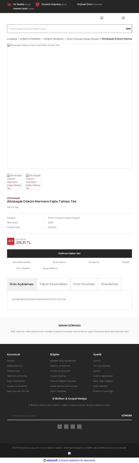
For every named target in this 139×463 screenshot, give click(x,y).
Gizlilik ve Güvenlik (17, 386)
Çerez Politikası (58, 391)
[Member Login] (101, 17)
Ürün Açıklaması (21, 284)
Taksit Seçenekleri (53, 284)
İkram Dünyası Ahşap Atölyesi (64, 217)
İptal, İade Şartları (16, 381)
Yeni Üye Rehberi (102, 365)
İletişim (11, 360)
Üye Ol (96, 360)
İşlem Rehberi (100, 386)
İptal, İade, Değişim (103, 381)
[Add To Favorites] (20, 262)
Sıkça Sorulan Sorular (18, 391)
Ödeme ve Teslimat (60, 365)
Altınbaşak (13, 198)
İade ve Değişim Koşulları (63, 381)
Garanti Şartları (58, 376)
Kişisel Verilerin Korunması (63, 386)
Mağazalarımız (15, 365)
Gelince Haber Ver (69, 253)
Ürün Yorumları (84, 284)
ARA (128, 28)
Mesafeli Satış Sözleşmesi (63, 360)
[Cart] (123, 17)
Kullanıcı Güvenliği (103, 391)
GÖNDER (126, 415)
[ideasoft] (50, 460)
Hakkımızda (13, 370)
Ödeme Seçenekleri (103, 376)
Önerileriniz (109, 284)
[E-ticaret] (69, 460)
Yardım (97, 370)
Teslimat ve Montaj (17, 376)
